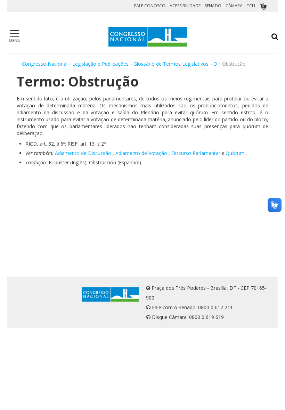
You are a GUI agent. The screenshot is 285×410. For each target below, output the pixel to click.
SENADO (213, 6)
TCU (251, 6)
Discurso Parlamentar (195, 153)
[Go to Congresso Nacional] (147, 37)
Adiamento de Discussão (83, 153)
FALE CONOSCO (149, 6)
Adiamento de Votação (141, 153)
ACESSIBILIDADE (185, 6)
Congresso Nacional (44, 63)
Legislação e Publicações (100, 63)
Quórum (235, 153)
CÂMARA (234, 6)
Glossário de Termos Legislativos (171, 63)
